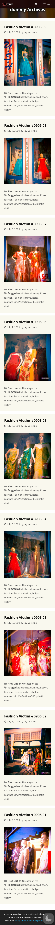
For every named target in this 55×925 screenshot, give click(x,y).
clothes (25, 96)
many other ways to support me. (31, 920)
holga (35, 101)
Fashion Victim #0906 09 (25, 26)
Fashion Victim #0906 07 (25, 223)
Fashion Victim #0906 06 (25, 321)
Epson (43, 96)
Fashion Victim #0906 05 (25, 420)
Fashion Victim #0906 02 (25, 716)
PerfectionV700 (26, 105)
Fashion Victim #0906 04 (25, 519)
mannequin (10, 105)
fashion (8, 101)
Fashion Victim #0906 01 (25, 814)
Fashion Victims (22, 101)
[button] (48, 918)
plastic (40, 105)
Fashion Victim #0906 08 (25, 125)
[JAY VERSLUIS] (7, 4)
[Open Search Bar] (36, 4)
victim (7, 109)
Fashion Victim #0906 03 (25, 617)
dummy (34, 96)
